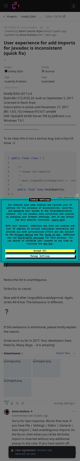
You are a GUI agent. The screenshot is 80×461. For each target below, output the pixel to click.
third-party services (31, 237)
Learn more (58, 219)
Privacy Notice (24, 234)
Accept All (40, 250)
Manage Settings (40, 256)
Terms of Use (52, 234)
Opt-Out (47, 243)
